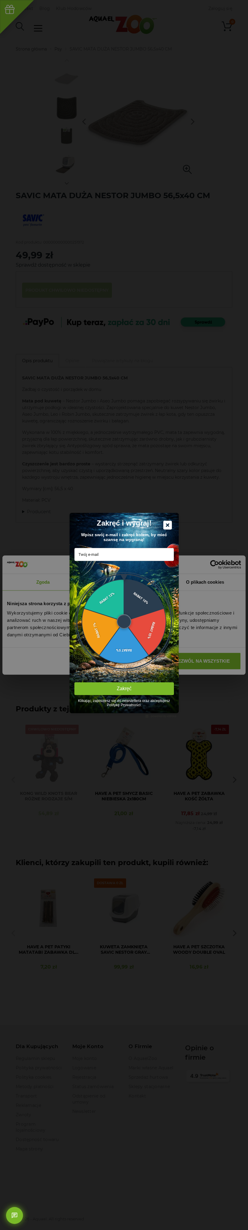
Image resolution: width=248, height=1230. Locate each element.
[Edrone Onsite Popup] (124, 615)
